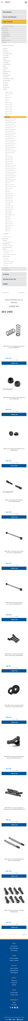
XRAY (5, 89)
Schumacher (7, 75)
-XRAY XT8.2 (8, 227)
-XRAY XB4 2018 (9, 159)
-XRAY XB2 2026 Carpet (10, 151)
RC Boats (6, 274)
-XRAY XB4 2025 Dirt (10, 181)
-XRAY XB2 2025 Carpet (10, 147)
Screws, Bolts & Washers (9, 254)
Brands (5, 284)
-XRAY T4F (7, 115)
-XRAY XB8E (8, 204)
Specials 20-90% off (9, 279)
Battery (5, 28)
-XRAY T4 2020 (8, 113)
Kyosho (6, 68)
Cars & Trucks (8, 22)
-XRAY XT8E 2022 (9, 225)
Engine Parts (6, 243)
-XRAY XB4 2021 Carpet (10, 165)
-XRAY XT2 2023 (9, 188)
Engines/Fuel (7, 36)
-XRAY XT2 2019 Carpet (10, 186)
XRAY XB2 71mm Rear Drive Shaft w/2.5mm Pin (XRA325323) (14, 551)
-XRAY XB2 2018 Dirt (10, 124)
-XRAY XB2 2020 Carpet (10, 129)
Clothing (5, 32)
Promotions (14, 946)
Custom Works (8, 53)
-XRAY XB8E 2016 (9, 206)
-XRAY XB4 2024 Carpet (10, 175)
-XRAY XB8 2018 (9, 200)
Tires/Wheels (7, 270)
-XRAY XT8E (8, 229)
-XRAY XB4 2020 (9, 163)
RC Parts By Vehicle (8, 45)
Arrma (5, 48)
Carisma (6, 52)
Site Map (22, 1017)
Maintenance (7, 40)
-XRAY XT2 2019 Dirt (10, 184)
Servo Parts (6, 258)
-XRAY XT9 (7, 231)
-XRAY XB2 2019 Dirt (10, 127)
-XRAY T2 (7, 95)
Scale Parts (6, 252)
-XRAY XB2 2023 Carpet (10, 140)
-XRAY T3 (7, 99)
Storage (5, 268)
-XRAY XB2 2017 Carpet (10, 119)
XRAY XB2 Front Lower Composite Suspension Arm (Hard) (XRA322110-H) (14, 808)
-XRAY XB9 (7, 216)
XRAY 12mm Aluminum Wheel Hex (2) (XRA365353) (14, 449)
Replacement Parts (8, 251)
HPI (5, 66)
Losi (5, 69)
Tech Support (14, 972)
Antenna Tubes (7, 236)
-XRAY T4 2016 (8, 106)
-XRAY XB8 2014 (9, 193)
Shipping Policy (14, 970)
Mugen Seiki (7, 71)
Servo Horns (6, 256)
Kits (4, 38)
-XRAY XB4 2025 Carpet (10, 179)
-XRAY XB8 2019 (9, 202)
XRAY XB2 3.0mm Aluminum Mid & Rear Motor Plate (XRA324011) (14, 705)
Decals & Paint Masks (8, 261)
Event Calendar (14, 958)
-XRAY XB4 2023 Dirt (10, 174)
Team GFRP (7, 80)
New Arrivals (7, 12)
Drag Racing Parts (8, 242)
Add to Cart (14, 363)
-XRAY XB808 (8, 211)
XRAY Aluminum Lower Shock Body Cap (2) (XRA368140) (14, 398)
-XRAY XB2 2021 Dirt (10, 135)
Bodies (5, 240)
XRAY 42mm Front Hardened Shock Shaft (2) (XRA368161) (14, 859)
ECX (5, 59)
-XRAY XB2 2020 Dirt (10, 131)
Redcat (6, 73)
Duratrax (6, 57)
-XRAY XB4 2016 (9, 156)
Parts (4, 42)
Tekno (6, 82)
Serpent (6, 77)
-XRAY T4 (7, 101)
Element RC (7, 61)
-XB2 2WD (7, 117)
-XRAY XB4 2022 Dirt (10, 170)
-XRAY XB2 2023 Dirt (10, 142)
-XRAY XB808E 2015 (9, 215)
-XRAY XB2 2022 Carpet (10, 136)
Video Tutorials (14, 960)
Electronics (6, 34)
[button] (14, 293)
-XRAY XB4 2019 (9, 161)
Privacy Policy (14, 992)
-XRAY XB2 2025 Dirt (10, 149)
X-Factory (6, 87)
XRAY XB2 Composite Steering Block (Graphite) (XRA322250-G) (14, 757)
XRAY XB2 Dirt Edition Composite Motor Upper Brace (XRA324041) (14, 654)
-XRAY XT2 (7, 183)
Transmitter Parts (8, 263)
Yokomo (6, 233)
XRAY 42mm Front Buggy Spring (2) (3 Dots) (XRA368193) (14, 346)
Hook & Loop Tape (8, 245)
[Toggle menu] (2, 2)
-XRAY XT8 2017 (9, 222)
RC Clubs (14, 1005)
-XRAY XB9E (8, 218)
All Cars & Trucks (8, 26)
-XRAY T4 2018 (8, 110)
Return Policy (14, 968)
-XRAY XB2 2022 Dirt (10, 138)
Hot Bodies (7, 64)
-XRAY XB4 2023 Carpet (10, 172)
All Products (14, 950)
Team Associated (8, 78)
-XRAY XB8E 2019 (9, 209)
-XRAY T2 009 (8, 97)
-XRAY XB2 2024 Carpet (10, 143)
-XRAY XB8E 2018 (9, 207)
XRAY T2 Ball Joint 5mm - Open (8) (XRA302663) (14, 911)
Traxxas (6, 84)
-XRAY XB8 (7, 191)
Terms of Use (14, 995)
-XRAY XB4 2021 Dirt (10, 167)
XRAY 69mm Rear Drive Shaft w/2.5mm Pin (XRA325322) (14, 603)
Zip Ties (5, 265)
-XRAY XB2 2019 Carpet (10, 126)
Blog (14, 1002)
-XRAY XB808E (8, 213)
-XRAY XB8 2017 (9, 199)
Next (24, 934)
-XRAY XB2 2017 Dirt (10, 120)
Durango (6, 55)
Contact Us (14, 982)
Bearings (5, 238)
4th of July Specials (9, 17)
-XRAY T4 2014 (8, 103)
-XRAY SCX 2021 (9, 92)
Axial (5, 50)
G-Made (6, 62)
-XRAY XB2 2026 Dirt (10, 152)
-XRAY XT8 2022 (9, 223)
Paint (4, 249)
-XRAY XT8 (7, 220)
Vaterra (6, 85)
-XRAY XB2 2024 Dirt (10, 145)
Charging (5, 30)
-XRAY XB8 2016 (9, 197)
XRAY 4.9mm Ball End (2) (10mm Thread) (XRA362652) (14, 500)
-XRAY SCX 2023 (9, 94)
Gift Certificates (14, 948)
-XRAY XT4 (7, 190)
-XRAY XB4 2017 (9, 158)
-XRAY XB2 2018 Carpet (10, 122)
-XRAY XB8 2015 (9, 195)
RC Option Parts (7, 247)
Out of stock (14, 466)
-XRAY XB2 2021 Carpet (10, 133)
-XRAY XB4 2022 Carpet (10, 168)
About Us (14, 980)
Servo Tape (6, 259)
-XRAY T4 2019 (8, 111)
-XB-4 (6, 154)
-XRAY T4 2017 (8, 108)
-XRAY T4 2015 (8, 104)
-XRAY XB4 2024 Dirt (10, 177)
